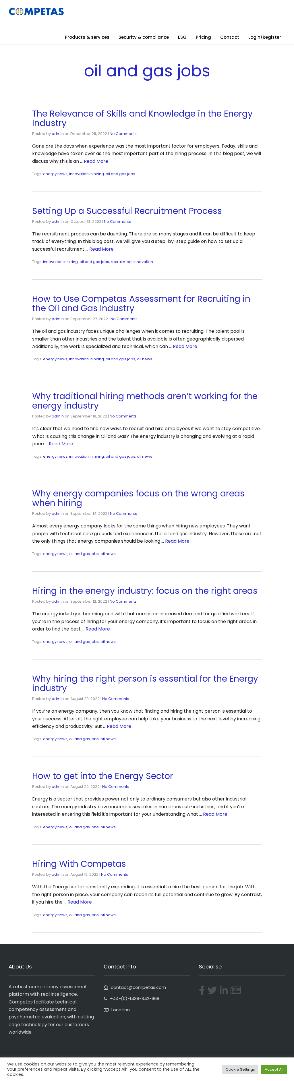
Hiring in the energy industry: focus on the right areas (145, 591)
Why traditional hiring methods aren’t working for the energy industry (145, 401)
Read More (96, 161)
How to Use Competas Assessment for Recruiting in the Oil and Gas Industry (141, 303)
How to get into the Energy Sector (102, 776)
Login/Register (264, 37)
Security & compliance (144, 37)
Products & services (87, 37)
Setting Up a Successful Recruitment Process (127, 211)
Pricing (203, 37)
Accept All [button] (274, 1069)
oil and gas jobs (120, 174)
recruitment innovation (132, 261)
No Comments (123, 133)
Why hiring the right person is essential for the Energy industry (145, 683)
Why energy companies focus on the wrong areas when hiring (138, 498)
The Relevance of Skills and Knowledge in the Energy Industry (142, 118)
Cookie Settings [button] (240, 1069)
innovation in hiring (86, 174)
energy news (55, 174)
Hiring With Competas (79, 864)
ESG (182, 37)
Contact (229, 37)
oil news (144, 359)
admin (58, 133)
